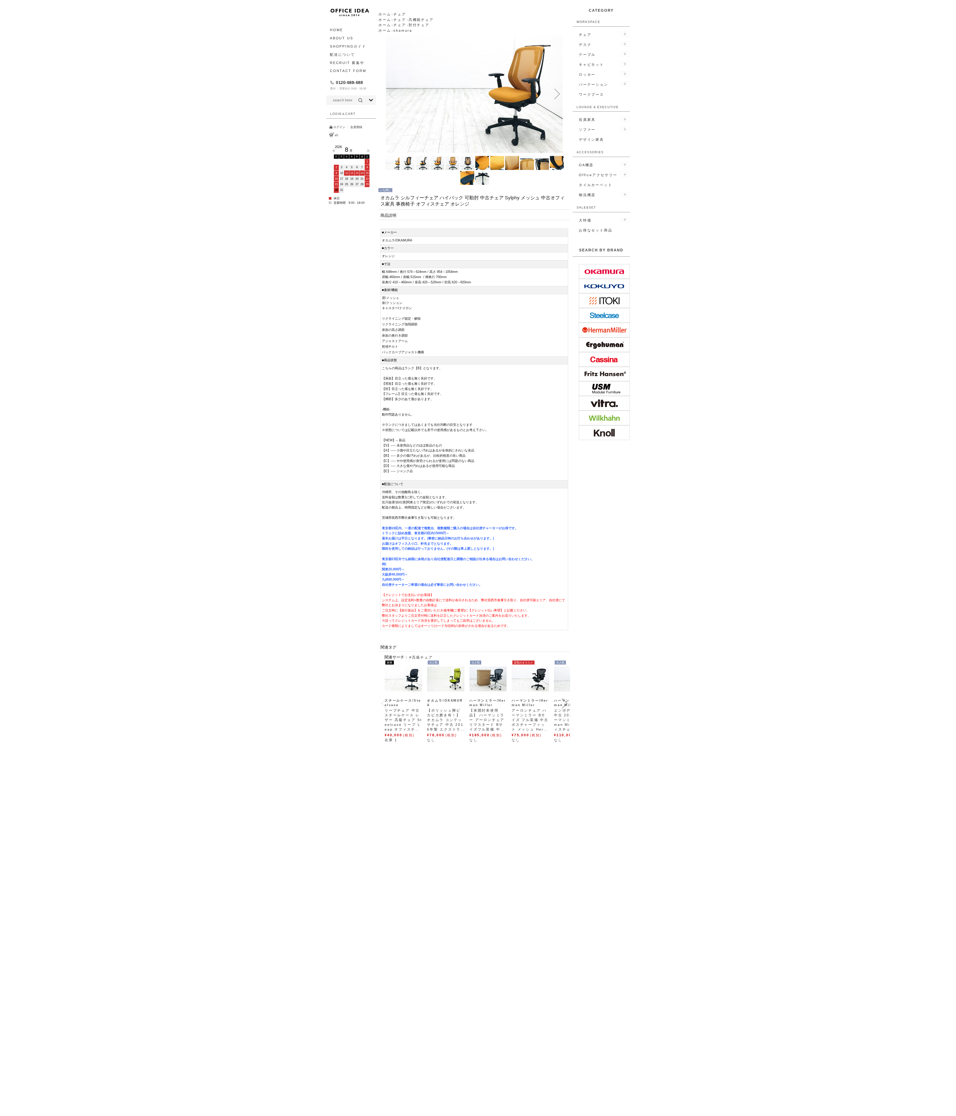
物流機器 (587, 195)
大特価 (585, 220)
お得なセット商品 (595, 230)
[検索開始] (360, 100)
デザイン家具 (591, 140)
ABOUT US (341, 38)
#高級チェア (421, 657)
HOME (336, 30)
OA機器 (586, 165)
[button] (391, 93)
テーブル (587, 55)
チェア (585, 35)
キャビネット (591, 65)
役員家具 (587, 120)
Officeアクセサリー (598, 175)
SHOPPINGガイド (348, 46)
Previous (334, 150)
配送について (342, 54)
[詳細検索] (371, 100)
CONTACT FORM (348, 71)
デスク (585, 45)
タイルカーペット (595, 185)
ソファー (587, 130)
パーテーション (593, 84)
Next (368, 150)
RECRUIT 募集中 (347, 63)
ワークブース (591, 94)
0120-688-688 (349, 82)
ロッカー (587, 74)
